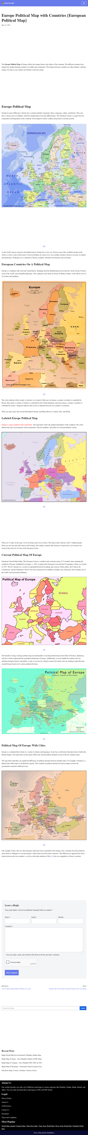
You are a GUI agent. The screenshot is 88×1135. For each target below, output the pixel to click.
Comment (9, 926)
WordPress (50, 1133)
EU (51, 856)
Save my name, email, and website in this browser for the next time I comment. (33, 954)
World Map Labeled (8, 1126)
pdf (44, 246)
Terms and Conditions (9, 1117)
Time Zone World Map (46, 1126)
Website (61, 917)
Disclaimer (5, 1114)
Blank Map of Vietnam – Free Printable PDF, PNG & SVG (22, 1063)
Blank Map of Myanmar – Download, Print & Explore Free (22, 1066)
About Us (5, 1102)
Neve (35, 1133)
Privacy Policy (6, 1098)
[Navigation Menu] (83, 3)
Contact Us (5, 1110)
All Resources (6, 1106)
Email (34, 917)
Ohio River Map (32, 1126)
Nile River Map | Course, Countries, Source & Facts (19, 1070)
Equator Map (20, 1126)
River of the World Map (64, 1126)
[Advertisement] (44, 48)
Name (7, 917)
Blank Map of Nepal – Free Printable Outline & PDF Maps (22, 1059)
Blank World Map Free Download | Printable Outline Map (21, 1055)
